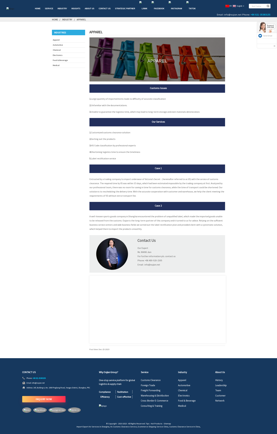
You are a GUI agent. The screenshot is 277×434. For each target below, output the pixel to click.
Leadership (221, 385)
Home (38, 9)
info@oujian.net (38, 383)
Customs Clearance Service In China (184, 426)
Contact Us (105, 9)
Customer (220, 395)
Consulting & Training (151, 405)
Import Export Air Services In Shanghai (93, 426)
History (219, 380)
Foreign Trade (148, 385)
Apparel (81, 19)
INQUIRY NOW (44, 399)
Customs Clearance (151, 380)
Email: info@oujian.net (229, 14)
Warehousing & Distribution (155, 395)
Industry (67, 19)
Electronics (57, 55)
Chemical (57, 50)
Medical (56, 65)
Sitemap (167, 423)
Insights (75, 9)
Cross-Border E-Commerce (154, 400)
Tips (147, 423)
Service (49, 9)
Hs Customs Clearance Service (123, 426)
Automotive (58, 45)
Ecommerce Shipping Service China (153, 426)
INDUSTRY (62, 9)
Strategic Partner (125, 9)
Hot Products (156, 423)
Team (218, 390)
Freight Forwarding (150, 390)
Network (219, 400)
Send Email (267, 36)
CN (230, 5)
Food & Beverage (60, 60)
